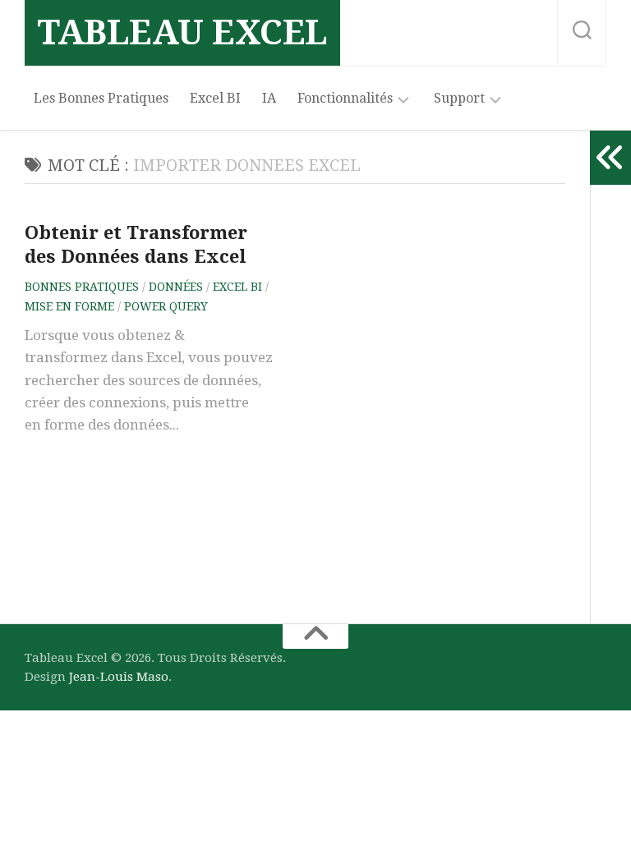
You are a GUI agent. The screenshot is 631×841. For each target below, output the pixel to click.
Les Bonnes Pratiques (101, 98)
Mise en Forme (69, 306)
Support (459, 98)
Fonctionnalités (345, 98)
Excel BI (215, 98)
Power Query (166, 306)
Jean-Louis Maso (118, 676)
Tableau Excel (182, 32)
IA (269, 98)
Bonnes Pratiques (82, 286)
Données (176, 286)
